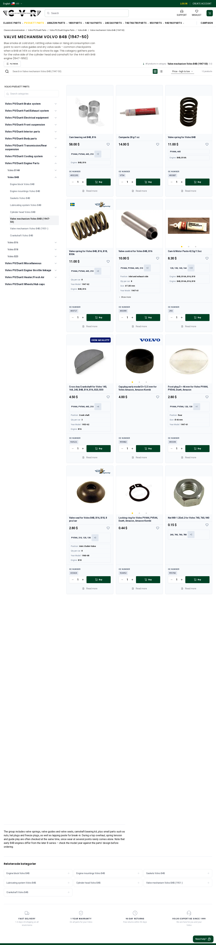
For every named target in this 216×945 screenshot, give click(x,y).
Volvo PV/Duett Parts (37, 30)
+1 (197, 407)
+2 (98, 154)
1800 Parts (75, 23)
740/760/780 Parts (136, 23)
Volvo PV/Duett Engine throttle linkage (28, 270)
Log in (183, 3)
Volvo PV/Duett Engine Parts (62, 30)
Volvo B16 (13, 242)
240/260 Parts (113, 23)
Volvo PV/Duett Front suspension (25, 124)
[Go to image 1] (181, 246)
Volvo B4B (82, 30)
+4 (98, 407)
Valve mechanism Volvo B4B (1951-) (29, 228)
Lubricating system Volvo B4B (25, 205)
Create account (202, 3)
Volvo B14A (14, 170)
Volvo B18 (13, 249)
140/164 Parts (93, 23)
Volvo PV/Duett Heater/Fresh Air (24, 277)
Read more (91, 191)
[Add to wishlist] (108, 144)
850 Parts (156, 23)
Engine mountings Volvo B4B (25, 191)
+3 (98, 271)
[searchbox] (87, 13)
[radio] (155, 71)
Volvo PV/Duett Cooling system (24, 156)
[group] (158, 71)
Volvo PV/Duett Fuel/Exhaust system (27, 110)
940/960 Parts (173, 23)
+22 (191, 268)
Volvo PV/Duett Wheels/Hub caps (25, 284)
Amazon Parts (56, 23)
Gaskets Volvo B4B (20, 198)
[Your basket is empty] (210, 13)
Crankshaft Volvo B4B (21, 235)
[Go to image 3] (195, 246)
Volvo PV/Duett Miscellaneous (23, 263)
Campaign (207, 23)
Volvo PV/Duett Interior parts (22, 131)
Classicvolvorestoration (14, 30)
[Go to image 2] (188, 246)
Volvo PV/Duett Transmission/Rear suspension (26, 147)
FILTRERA (14, 64)
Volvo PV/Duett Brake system (23, 103)
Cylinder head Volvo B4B (22, 212)
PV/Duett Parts (34, 23)
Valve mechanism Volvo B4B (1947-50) (30, 220)
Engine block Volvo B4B (22, 184)
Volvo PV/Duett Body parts (21, 138)
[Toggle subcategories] (55, 104)
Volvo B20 (13, 256)
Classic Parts (12, 23)
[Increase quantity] (82, 182)
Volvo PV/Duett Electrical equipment (27, 117)
